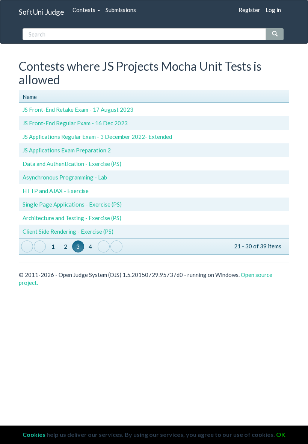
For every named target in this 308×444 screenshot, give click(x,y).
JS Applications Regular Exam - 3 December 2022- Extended (97, 136)
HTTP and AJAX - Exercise (56, 190)
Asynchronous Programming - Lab (65, 177)
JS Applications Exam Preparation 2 (67, 150)
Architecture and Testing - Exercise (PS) (72, 217)
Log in (273, 9)
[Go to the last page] (116, 246)
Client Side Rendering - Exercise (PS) (68, 231)
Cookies (34, 434)
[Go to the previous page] (40, 246)
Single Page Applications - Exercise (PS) (72, 204)
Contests (84, 9)
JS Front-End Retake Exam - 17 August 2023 (78, 109)
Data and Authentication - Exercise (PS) (72, 163)
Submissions (121, 9)
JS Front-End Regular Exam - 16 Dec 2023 (75, 123)
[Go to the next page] (104, 246)
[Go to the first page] (27, 246)
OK (280, 434)
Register (249, 9)
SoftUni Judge (41, 12)
